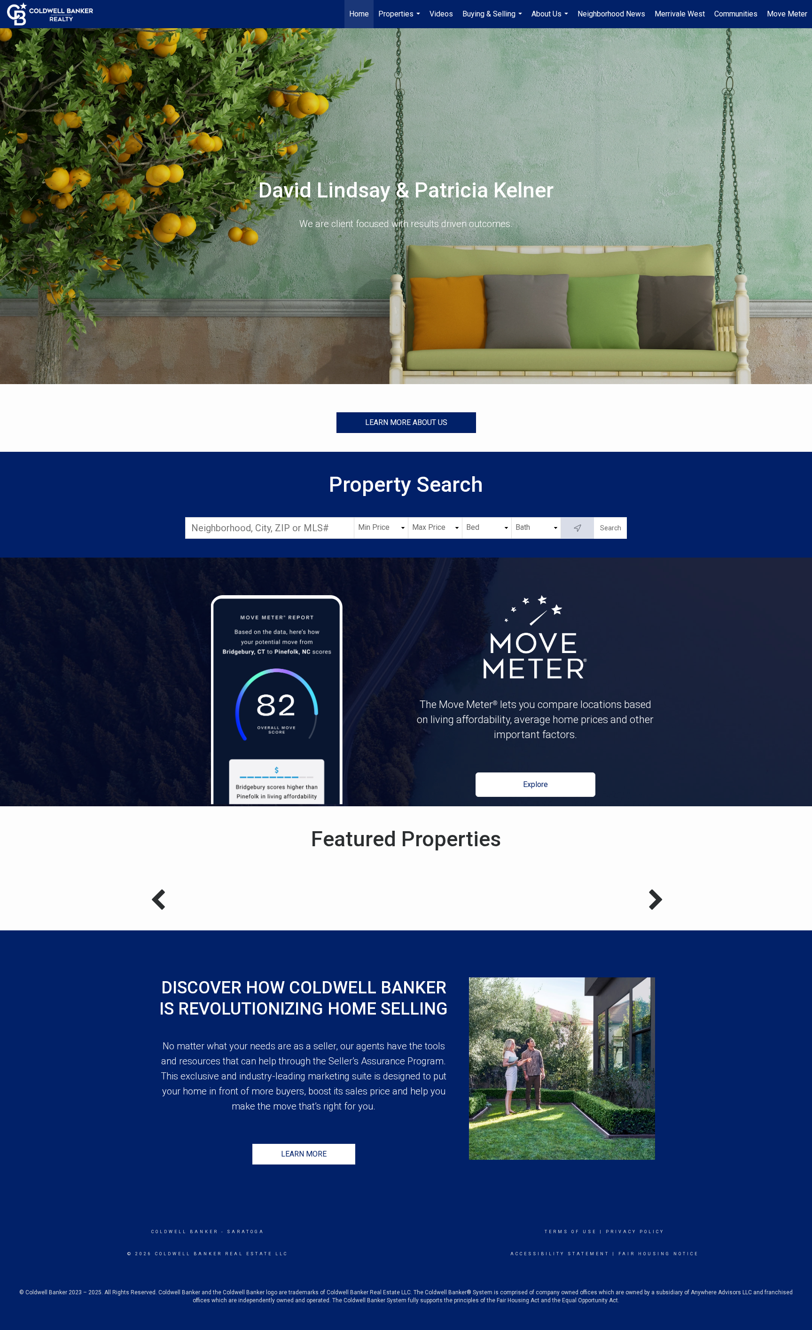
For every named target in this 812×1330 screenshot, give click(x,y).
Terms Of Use (571, 1231)
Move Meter (787, 13)
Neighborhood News (611, 13)
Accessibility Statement (559, 1253)
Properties (400, 18)
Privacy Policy (635, 1231)
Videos (441, 13)
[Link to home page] (54, 14)
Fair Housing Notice (658, 1253)
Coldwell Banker (185, 1231)
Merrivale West (680, 13)
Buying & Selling (493, 18)
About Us (550, 18)
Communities (735, 13)
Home (359, 13)
